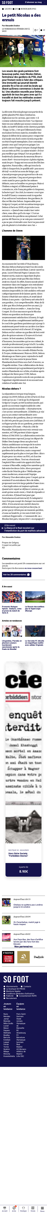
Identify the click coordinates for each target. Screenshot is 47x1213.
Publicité (9, 996)
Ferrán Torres (6, 1045)
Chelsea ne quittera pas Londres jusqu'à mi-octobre (21, 898)
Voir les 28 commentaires (14, 574)
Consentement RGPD (28, 996)
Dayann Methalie (7, 1031)
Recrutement (11, 998)
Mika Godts (8, 1023)
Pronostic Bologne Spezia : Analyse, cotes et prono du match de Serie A (12, 595)
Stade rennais (19, 1020)
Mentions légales (13, 991)
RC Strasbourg (21, 1031)
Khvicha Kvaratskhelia (9, 1055)
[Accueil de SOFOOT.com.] (7, 2)
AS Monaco (21, 1049)
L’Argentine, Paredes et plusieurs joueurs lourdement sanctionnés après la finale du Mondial (11, 631)
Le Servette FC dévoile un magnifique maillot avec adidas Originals (35, 629)
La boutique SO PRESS (15, 989)
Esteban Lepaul (7, 1041)
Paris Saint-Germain (21, 1015)
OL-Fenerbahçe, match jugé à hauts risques (21, 914)
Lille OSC (20, 1056)
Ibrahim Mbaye (7, 1050)
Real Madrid (19, 1045)
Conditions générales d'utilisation (20, 993)
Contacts (27, 986)
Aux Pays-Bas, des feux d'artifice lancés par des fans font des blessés (22, 933)
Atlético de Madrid (21, 1052)
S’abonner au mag (33, 2)
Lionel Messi (6, 1027)
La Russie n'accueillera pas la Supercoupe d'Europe (35, 594)
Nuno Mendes (7, 1015)
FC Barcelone (20, 1036)
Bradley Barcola (7, 1036)
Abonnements (12, 986)
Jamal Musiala (7, 1020)
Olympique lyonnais (20, 1041)
